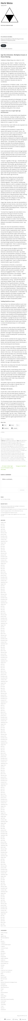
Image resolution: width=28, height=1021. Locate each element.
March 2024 (3, 572)
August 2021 (3, 625)
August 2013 (3, 785)
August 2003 (3, 876)
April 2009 (3, 818)
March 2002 (3, 901)
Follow (3, 45)
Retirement (3, 997)
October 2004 (3, 854)
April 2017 (3, 710)
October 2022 (3, 601)
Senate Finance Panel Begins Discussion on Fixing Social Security (14, 509)
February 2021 (4, 635)
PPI (16, 454)
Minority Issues (4, 978)
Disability (2, 951)
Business (2, 941)
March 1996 (3, 925)
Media (2, 973)
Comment (22, 490)
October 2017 (3, 700)
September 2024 (4, 561)
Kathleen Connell (10, 453)
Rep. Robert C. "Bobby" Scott (10, 457)
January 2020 (3, 654)
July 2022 (2, 606)
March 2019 (3, 671)
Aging (2, 934)
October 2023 (3, 580)
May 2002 (3, 898)
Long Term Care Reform (6, 972)
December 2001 (4, 907)
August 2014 (3, 765)
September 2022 (4, 602)
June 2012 (3, 809)
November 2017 (4, 698)
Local (2, 968)
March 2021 (3, 633)
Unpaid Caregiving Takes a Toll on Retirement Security (12, 510)
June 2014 (3, 768)
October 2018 (3, 679)
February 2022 (4, 614)
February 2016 (4, 734)
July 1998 (2, 924)
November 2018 (4, 678)
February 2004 (4, 866)
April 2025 (3, 549)
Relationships (3, 995)
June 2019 (3, 666)
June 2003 (3, 879)
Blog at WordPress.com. (22, 1015)
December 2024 (4, 556)
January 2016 (3, 736)
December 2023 (4, 577)
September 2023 (4, 582)
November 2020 (4, 640)
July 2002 (2, 895)
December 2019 (4, 655)
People (2, 989)
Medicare (2, 975)
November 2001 (4, 908)
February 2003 (4, 886)
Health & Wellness (4, 958)
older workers (8, 454)
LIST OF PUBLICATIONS (5, 499)
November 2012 (4, 801)
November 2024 (4, 558)
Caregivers (3, 942)
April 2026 (3, 529)
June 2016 (3, 727)
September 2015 (4, 743)
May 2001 (3, 919)
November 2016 (4, 719)
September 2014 (4, 763)
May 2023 (3, 589)
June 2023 (3, 587)
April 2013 (3, 792)
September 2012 (4, 804)
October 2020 (3, 642)
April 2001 (3, 920)
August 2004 (3, 857)
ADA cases (6, 441)
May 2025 (3, 548)
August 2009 (3, 816)
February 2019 (4, 672)
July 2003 (2, 878)
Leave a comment (21, 460)
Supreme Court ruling (5, 460)
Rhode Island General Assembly (7, 999)
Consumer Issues (4, 948)
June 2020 (3, 645)
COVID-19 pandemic (12, 443)
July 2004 (2, 859)
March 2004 (3, 864)
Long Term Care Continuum (6, 970)
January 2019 (3, 674)
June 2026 (3, 525)
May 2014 (3, 770)
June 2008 (3, 826)
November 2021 (4, 619)
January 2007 (3, 830)
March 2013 (3, 794)
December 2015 (4, 737)
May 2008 (3, 828)
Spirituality (3, 1002)
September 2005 (4, 845)
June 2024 (3, 566)
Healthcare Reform (4, 961)
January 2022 (3, 616)
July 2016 (2, 725)
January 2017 (3, 715)
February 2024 (4, 573)
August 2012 (3, 806)
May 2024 (3, 568)
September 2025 (4, 541)
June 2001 (3, 917)
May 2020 (3, 647)
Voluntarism (3, 1009)
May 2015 (3, 749)
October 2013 (3, 782)
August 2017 (3, 703)
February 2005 (4, 848)
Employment (8, 440)
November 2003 (4, 871)
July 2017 (2, 705)
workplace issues (13, 460)
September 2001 (4, 912)
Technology (3, 1004)
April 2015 (3, 751)
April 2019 (3, 669)
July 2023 (2, 585)
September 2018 (4, 681)
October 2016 (3, 720)
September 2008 (4, 821)
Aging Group (3, 936)
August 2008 (3, 823)
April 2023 (3, 590)
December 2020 (4, 638)
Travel (2, 1006)
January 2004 (3, 867)
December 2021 (4, 618)
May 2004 (3, 860)
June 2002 (3, 896)
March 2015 (3, 753)
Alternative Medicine (5, 937)
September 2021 (4, 623)
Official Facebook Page (7, 25)
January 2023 (3, 596)
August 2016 (3, 724)
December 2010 (4, 814)
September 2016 (4, 722)
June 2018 (3, 686)
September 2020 (4, 643)
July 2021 (2, 626)
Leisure (2, 966)
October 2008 (3, 819)
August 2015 (3, 744)
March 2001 (3, 922)
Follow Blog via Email (6, 36)
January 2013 (3, 797)
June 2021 (3, 628)
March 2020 (3, 650)
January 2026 (3, 534)
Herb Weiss (7, 3)
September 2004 (4, 855)
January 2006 (3, 842)
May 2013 (3, 790)
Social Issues (3, 1001)
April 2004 (3, 862)
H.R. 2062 (22, 447)
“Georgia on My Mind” (21, 466)
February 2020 (4, 652)
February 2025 (4, 553)
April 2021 (3, 631)
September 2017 (4, 702)
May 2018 (3, 688)
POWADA (13, 454)
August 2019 (3, 662)
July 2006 (2, 837)
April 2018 (3, 690)
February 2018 (4, 693)
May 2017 (3, 708)
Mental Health (3, 977)
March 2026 (3, 531)
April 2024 (3, 570)
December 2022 (4, 597)
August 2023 (3, 584)
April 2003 (3, 883)
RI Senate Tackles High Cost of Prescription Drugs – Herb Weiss (7, 467)
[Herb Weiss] (14, 15)
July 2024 (2, 565)
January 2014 (3, 777)
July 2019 (2, 664)
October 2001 (3, 910)
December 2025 (4, 536)
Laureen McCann (17, 453)
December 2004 (4, 852)
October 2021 (3, 621)
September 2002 (4, 891)
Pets (1, 990)
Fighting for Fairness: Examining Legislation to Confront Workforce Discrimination (12, 446)
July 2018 (2, 684)
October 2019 (3, 659)
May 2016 (3, 729)
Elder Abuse (3, 953)
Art (1, 939)
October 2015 (3, 741)
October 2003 (3, 872)
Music (2, 980)
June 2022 (3, 608)
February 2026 (4, 532)
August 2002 (3, 893)
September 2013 (4, 784)
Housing (2, 965)
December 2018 (4, 676)
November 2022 (4, 599)
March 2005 (3, 847)
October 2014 (3, 761)
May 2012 (3, 811)
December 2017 (4, 696)
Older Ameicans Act (5, 987)
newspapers (3, 984)
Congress (3, 946)
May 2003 (3, 881)
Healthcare (13, 440)
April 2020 (3, 649)
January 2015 (3, 756)
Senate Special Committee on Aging (16, 458)
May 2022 (3, 609)
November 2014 (4, 760)
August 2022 (3, 604)
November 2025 (4, 537)
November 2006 (4, 833)
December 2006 (4, 831)
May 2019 (3, 667)
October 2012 (3, 802)
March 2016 (3, 732)
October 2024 (3, 560)
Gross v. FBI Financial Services (13, 447)
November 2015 (4, 739)
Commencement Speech (6, 944)
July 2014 (2, 766)
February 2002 (4, 903)
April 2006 (3, 840)
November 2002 (4, 888)
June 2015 (3, 748)
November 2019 (4, 657)
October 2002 (3, 890)
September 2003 (4, 874)
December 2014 (4, 758)
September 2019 (4, 660)
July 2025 (2, 544)
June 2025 (3, 546)
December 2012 (4, 799)
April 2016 (3, 731)
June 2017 (3, 707)
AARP (20, 440)
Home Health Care (4, 963)
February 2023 (4, 594)
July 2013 (2, 787)
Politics (2, 994)
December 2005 (4, 843)
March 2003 (3, 884)
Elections (2, 954)
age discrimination (12, 441)
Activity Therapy (4, 932)
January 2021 (3, 637)
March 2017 (3, 712)
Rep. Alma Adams (16, 456)
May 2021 (3, 630)
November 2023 (4, 578)
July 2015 (2, 746)
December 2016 (4, 717)
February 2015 (4, 754)
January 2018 (3, 695)
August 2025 (3, 543)
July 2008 (2, 825)
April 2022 (3, 611)
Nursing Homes (4, 985)
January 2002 (3, 905)
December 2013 (4, 778)
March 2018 (3, 691)
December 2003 (4, 869)
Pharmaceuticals (4, 992)
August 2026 (3, 522)
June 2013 (3, 789)
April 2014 (3, 772)
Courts (2, 949)
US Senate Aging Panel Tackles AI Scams (9, 512)
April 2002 (3, 900)
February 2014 (4, 775)
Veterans (2, 1007)
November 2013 (4, 780)
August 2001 (3, 913)
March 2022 (3, 613)
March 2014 (3, 773)
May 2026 (3, 527)
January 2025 (3, 555)
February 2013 (4, 796)
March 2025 (3, 551)
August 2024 (3, 563)
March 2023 (3, 592)
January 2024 (3, 575)
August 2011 (3, 813)
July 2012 (2, 807)
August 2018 (3, 683)
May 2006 (3, 838)
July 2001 (2, 915)
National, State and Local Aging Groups (9, 982)
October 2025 (3, 539)
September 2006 (4, 835)
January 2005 (3, 850)
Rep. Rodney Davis (20, 457)
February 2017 (4, 713)
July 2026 (2, 524)
